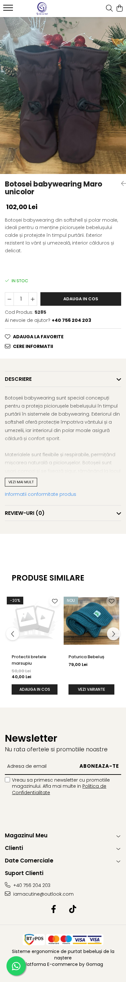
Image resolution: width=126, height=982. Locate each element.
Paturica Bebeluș (86, 657)
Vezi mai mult (21, 482)
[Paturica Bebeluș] (91, 621)
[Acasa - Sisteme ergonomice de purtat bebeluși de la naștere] (42, 8)
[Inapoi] (121, 183)
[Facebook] (53, 909)
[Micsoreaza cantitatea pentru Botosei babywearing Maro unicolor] (9, 299)
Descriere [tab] (18, 379)
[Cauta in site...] (109, 9)
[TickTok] (72, 909)
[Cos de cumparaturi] (119, 9)
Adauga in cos (80, 299)
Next (121, 102)
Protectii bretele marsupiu (29, 660)
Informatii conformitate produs (40, 494)
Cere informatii (33, 346)
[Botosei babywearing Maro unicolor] (63, 95)
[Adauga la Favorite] (54, 601)
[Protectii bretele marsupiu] (34, 621)
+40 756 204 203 (31, 885)
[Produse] (9, 9)
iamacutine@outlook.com (43, 894)
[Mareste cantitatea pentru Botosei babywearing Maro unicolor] (32, 299)
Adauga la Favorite (38, 336)
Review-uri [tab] (25, 513)
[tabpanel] (63, 95)
